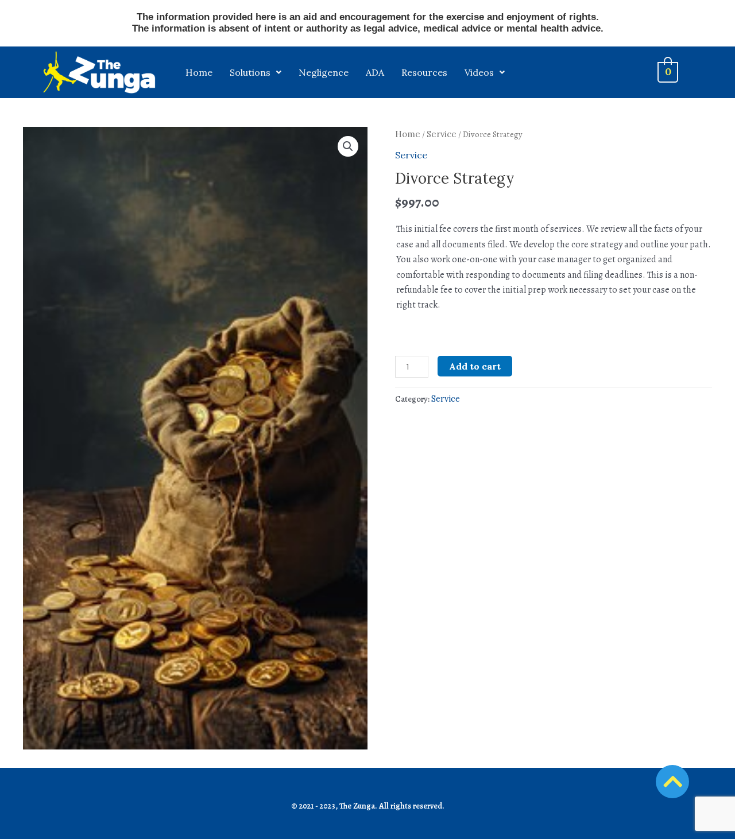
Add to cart (475, 366)
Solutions (250, 72)
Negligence (324, 72)
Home (198, 72)
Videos (479, 72)
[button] (348, 146)
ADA (375, 72)
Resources (424, 72)
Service (442, 134)
